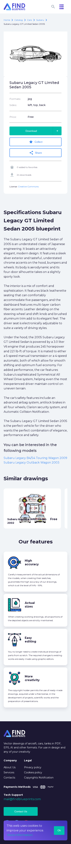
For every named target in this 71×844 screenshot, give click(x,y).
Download (42, 131)
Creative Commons (28, 186)
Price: (13, 117)
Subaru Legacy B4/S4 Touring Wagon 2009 (35, 458)
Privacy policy (32, 767)
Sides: (13, 105)
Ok (59, 830)
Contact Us (20, 811)
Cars (29, 20)
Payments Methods (17, 786)
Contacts (9, 777)
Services (9, 772)
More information (20, 835)
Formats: (15, 98)
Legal (28, 760)
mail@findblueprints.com (22, 799)
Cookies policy (33, 772)
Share (35, 153)
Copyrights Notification (39, 777)
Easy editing (30, 639)
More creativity (32, 678)
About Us (9, 767)
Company (10, 760)
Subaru (40, 20)
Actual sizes (30, 604)
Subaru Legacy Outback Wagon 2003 (31, 462)
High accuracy (32, 562)
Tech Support (13, 794)
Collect (35, 142)
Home (7, 20)
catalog (18, 20)
